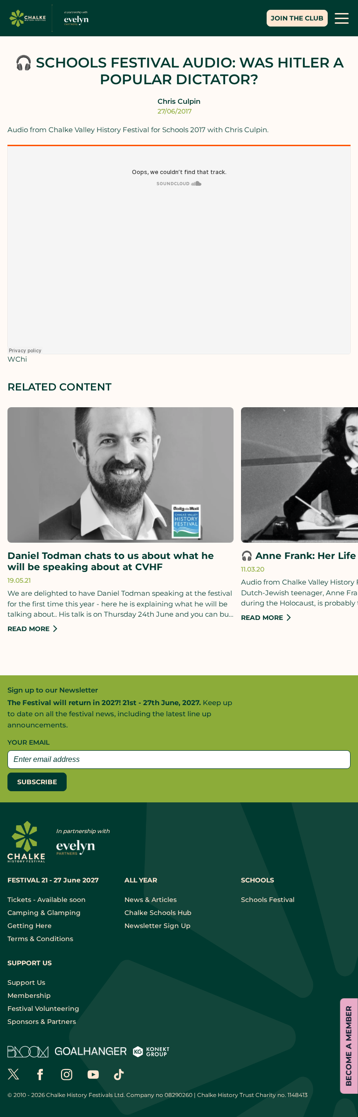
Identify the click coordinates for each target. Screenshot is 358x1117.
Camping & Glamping (44, 912)
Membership (29, 995)
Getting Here (29, 926)
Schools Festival (268, 899)
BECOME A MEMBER (348, 1046)
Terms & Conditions (40, 939)
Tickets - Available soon (46, 899)
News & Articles (150, 899)
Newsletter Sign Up (157, 926)
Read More (28, 629)
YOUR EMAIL (28, 742)
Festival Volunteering (43, 1008)
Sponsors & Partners (41, 1021)
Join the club (297, 18)
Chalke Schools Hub (158, 912)
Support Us (26, 982)
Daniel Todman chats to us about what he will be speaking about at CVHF (110, 561)
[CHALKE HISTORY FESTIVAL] (51, 18)
